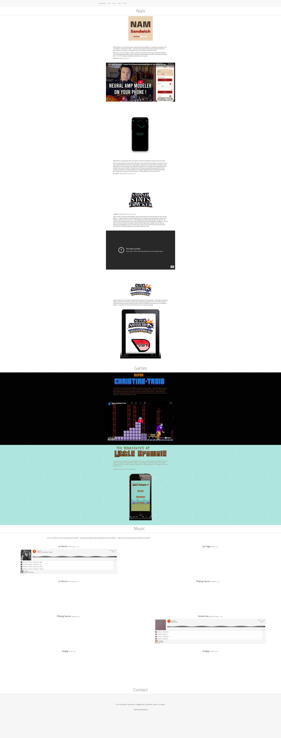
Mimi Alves (116, 394)
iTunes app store (131, 173)
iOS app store (125, 58)
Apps (109, 3)
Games (114, 3)
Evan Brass (102, 3)
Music (119, 3)
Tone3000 (118, 56)
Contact (125, 3)
